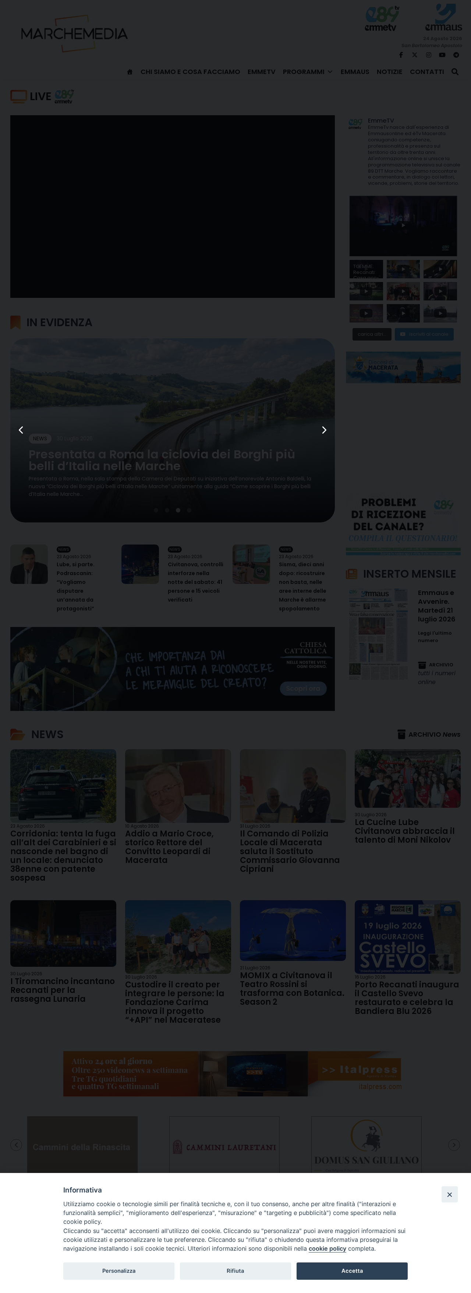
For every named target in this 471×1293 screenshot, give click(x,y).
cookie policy (327, 1248)
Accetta (352, 1271)
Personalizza (118, 1271)
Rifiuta (235, 1271)
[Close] (450, 1194)
